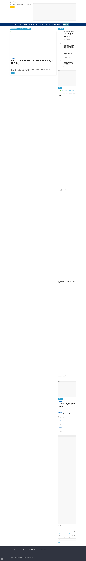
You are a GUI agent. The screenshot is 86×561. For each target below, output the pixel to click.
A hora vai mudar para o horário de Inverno (66, 375)
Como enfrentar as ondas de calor (67, 94)
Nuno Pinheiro (66, 50)
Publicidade (46, 549)
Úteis (60, 87)
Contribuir (65, 24)
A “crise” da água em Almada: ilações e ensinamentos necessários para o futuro (69, 62)
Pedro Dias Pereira (67, 57)
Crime (37, 24)
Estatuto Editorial (13, 549)
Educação (48, 24)
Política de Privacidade (38, 549)
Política (26, 24)
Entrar (16, 6)
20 (67, 535)
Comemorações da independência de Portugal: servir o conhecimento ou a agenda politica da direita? (68, 45)
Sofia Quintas (21, 64)
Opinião (59, 24)
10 (59, 533)
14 (69, 533)
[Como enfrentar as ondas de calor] (67, 90)
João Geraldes (66, 66)
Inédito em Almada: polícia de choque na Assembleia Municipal (37, 1)
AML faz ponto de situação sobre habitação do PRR (32, 61)
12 (64, 533)
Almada (14, 24)
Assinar (12, 6)
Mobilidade (31, 24)
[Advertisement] (54, 12)
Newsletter (31, 549)
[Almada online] (11, 24)
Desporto (54, 24)
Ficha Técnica (19, 549)
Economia (21, 24)
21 (69, 535)
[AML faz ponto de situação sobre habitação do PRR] (33, 31)
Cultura (41, 24)
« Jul (59, 542)
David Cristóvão (67, 39)
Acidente (60, 427)
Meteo (60, 91)
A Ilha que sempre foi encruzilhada (67, 54)
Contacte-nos (25, 549)
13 (67, 533)
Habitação (13, 58)
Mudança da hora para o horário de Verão (66, 189)
